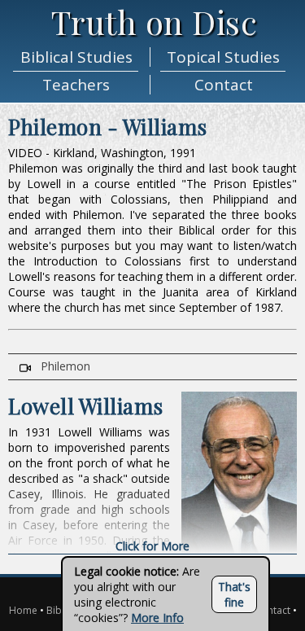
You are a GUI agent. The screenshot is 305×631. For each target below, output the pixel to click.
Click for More (152, 546)
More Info (157, 617)
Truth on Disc (154, 21)
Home (23, 610)
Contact (272, 610)
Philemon (60, 366)
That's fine (234, 594)
